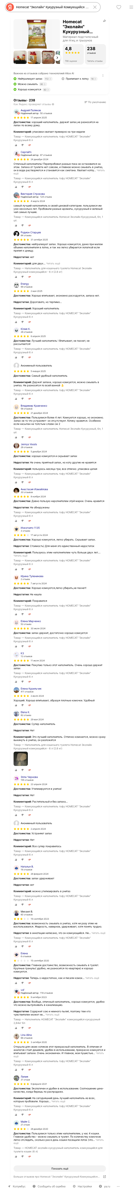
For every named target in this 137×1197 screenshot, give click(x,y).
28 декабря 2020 (39, 1129)
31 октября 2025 (39, 239)
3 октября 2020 (39, 1042)
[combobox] (52, 7)
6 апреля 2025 (38, 336)
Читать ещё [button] (53, 263)
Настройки (85, 1186)
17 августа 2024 (39, 535)
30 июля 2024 (38, 628)
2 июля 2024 (37, 696)
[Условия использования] (103, 75)
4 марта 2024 (38, 201)
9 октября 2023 (39, 997)
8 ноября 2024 (38, 496)
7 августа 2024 (39, 583)
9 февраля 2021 (39, 1084)
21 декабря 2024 (39, 413)
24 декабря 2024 (39, 159)
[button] (20, 57)
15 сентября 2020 (40, 960)
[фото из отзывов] (21, 759)
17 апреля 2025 (39, 117)
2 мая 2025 (36, 291)
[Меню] (131, 7)
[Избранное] (119, 7)
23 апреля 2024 (39, 784)
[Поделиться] (104, 20)
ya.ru (107, 1186)
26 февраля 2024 (40, 873)
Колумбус (19, 1186)
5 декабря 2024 (39, 451)
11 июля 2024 (38, 660)
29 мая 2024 (37, 719)
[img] (21, 117)
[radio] (16, 145)
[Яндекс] (10, 7)
